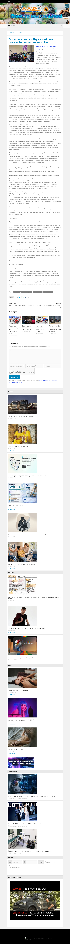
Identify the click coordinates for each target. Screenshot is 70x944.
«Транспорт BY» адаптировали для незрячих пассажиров (27, 476)
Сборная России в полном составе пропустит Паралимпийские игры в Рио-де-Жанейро (48, 48)
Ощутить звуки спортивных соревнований (27, 327)
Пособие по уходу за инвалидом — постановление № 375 (27, 535)
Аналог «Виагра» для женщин (18, 690)
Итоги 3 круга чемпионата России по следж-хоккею (41, 328)
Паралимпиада (37, 292)
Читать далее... (12, 420)
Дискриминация (17, 292)
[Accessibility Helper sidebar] (67, 6)
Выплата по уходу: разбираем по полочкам (22, 564)
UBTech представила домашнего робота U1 (25, 823)
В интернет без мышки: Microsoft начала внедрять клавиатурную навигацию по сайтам (34, 598)
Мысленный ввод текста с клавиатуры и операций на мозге (32, 796)
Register (11, 866)
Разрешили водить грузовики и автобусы (21, 417)
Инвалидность (28, 292)
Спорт (20, 33)
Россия (45, 292)
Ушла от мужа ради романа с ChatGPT (21, 720)
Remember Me (50, 862)
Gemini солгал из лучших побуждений (20, 658)
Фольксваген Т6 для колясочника (35, 915)
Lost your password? (14, 867)
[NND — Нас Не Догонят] (35, 9)
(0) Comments (23, 798)
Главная (11, 33)
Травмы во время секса (16, 749)
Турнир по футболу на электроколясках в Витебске (55, 328)
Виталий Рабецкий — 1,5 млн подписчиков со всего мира (27, 628)
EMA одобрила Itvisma (15, 505)
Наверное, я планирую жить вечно (19, 446)
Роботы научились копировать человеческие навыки (29, 851)
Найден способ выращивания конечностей (21, 304)
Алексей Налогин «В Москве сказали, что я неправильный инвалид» (48, 305)
